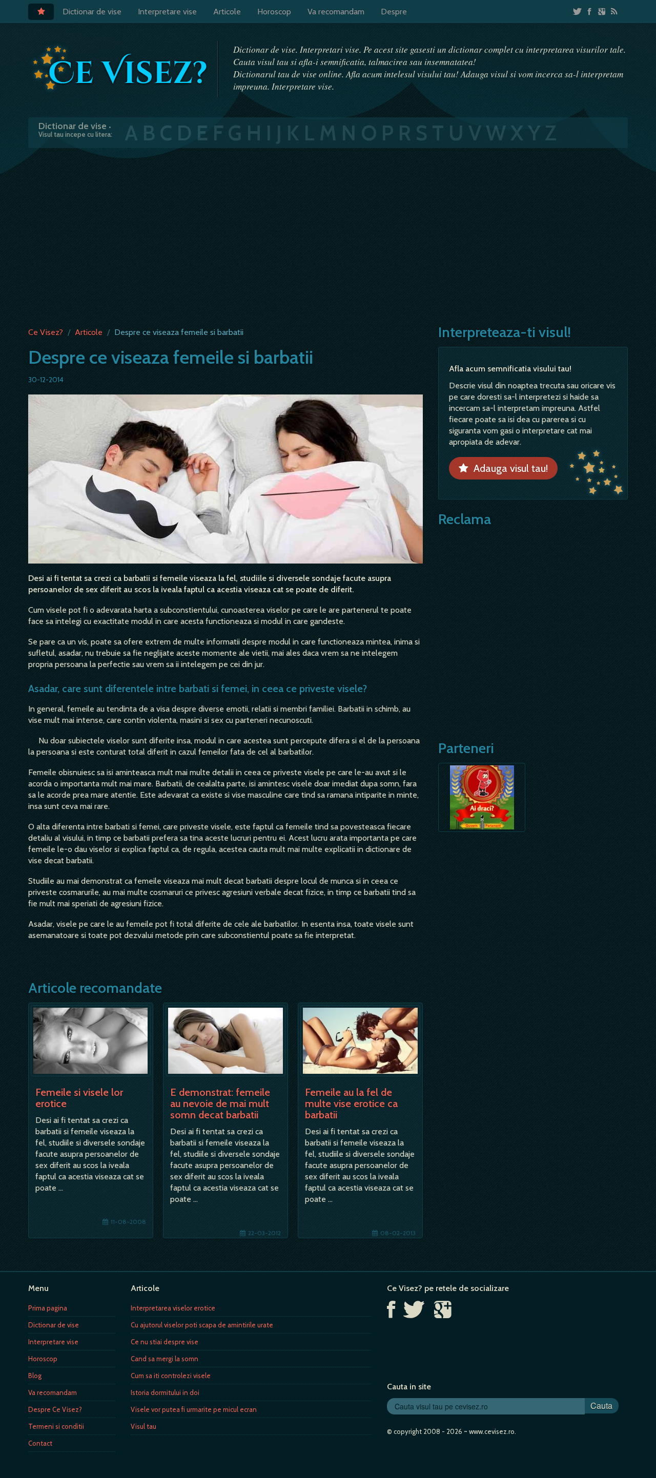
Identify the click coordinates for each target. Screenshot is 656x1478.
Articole (227, 11)
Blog (35, 1375)
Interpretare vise (167, 11)
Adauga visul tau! (508, 468)
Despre (394, 11)
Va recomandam (336, 11)
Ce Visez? (45, 332)
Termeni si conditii (56, 1426)
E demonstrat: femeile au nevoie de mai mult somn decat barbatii (220, 1103)
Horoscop (274, 11)
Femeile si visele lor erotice (79, 1098)
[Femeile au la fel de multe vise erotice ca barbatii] (360, 1040)
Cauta (601, 1405)
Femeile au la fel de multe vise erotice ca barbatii (351, 1103)
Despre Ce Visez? (55, 1409)
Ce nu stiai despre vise (164, 1342)
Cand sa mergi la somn (164, 1359)
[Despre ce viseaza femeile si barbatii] (225, 478)
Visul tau (143, 1426)
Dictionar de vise (92, 11)
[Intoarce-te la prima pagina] (120, 68)
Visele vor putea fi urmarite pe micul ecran (194, 1409)
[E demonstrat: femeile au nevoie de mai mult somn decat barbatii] (225, 1040)
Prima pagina (47, 1308)
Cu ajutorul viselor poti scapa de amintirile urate (202, 1325)
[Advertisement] (328, 235)
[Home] (41, 12)
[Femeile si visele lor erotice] (91, 1040)
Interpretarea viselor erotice (173, 1308)
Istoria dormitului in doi (165, 1392)
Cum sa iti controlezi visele (171, 1375)
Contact (40, 1443)
